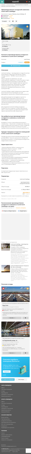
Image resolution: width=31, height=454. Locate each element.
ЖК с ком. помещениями (7, 424)
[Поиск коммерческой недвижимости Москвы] (17, 1)
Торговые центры (5, 419)
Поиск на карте (4, 438)
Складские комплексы (6, 420)
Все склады (21, 379)
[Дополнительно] (27, 1)
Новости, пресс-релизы (6, 434)
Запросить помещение (6, 440)
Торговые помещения (6, 389)
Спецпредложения (5, 436)
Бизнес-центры (4, 417)
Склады (3, 391)
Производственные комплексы (8, 422)
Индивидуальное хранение (7, 427)
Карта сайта (15, 451)
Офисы (3, 387)
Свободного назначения (7, 394)
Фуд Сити (5, 305)
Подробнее (7, 371)
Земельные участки (6, 396)
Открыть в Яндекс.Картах (9, 211)
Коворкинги (4, 426)
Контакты (3, 445)
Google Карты (23, 211)
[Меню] (2, 1)
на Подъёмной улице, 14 (9, 340)
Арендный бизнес (5, 412)
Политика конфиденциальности (8, 446)
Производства (4, 392)
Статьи (3, 433)
